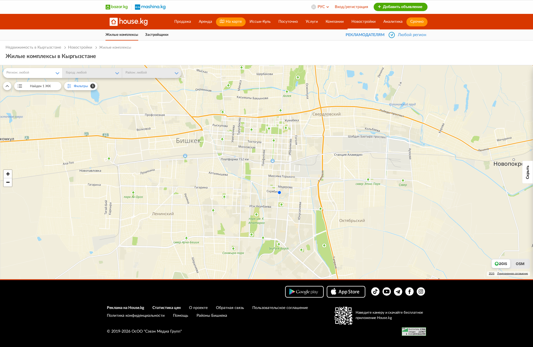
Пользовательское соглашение (280, 308)
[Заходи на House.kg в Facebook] (409, 291)
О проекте (198, 308)
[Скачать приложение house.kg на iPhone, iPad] (346, 291)
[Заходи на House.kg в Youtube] (387, 291)
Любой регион (412, 35)
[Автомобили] (150, 7)
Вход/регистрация (351, 7)
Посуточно (288, 22)
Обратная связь (230, 308)
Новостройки (363, 22)
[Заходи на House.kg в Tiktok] (375, 291)
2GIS (491, 273)
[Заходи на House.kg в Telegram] (398, 291)
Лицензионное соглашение (512, 273)
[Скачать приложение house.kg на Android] (304, 291)
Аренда (205, 22)
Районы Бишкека (212, 316)
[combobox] (32, 73)
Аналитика (393, 22)
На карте (233, 22)
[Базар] (116, 7)
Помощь (180, 316)
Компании (335, 22)
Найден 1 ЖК (40, 86)
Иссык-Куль (260, 22)
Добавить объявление (402, 7)
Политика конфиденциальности (136, 316)
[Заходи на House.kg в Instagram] (421, 291)
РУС (322, 7)
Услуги (312, 22)
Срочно (417, 22)
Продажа (182, 22)
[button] (8, 174)
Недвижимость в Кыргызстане (33, 47)
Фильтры (84, 86)
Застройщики (157, 35)
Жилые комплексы (121, 35)
